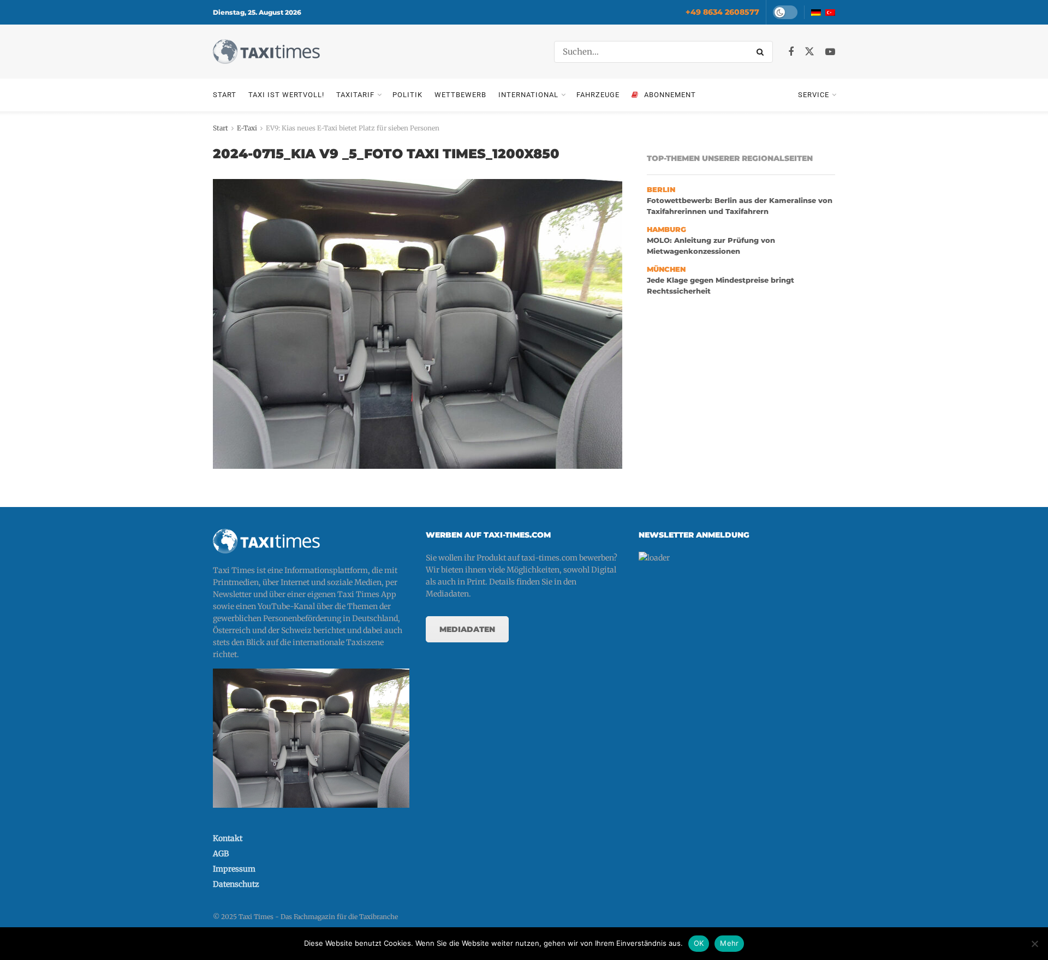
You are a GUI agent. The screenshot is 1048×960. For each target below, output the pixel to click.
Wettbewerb (460, 95)
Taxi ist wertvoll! (286, 95)
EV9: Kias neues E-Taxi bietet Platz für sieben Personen (352, 128)
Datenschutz (236, 884)
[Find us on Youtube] (830, 52)
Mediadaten (467, 629)
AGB (221, 853)
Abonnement (670, 95)
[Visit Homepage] (266, 51)
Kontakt (227, 838)
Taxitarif (355, 95)
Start (224, 95)
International (528, 95)
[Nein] (1034, 943)
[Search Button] (762, 52)
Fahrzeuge (598, 95)
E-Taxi (247, 128)
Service (813, 95)
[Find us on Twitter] (809, 51)
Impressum (234, 869)
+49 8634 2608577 (722, 12)
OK (699, 943)
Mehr (729, 943)
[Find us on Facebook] (791, 52)
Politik (407, 95)
